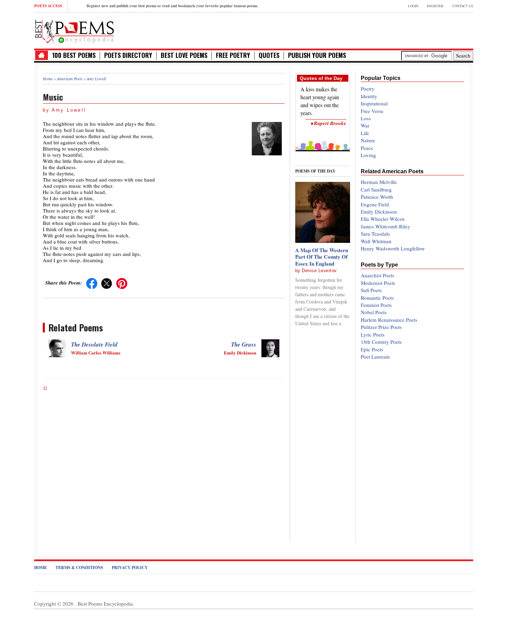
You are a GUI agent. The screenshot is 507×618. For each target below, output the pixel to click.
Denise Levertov (319, 270)
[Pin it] (121, 282)
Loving (368, 155)
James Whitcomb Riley (385, 226)
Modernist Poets (378, 282)
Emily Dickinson (379, 211)
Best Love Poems (184, 55)
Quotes (269, 55)
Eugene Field (375, 204)
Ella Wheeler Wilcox (383, 218)
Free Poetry (233, 55)
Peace (367, 147)
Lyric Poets (373, 334)
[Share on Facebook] (91, 282)
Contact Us (462, 5)
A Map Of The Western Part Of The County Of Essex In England (321, 256)
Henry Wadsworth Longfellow (393, 248)
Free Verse (372, 110)
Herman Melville (379, 181)
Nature (368, 140)
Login (413, 5)
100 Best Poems (74, 55)
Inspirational (374, 103)
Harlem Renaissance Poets (389, 319)
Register (435, 5)
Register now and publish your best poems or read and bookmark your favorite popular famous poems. (172, 6)
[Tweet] (106, 282)
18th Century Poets (381, 341)
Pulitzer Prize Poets (381, 326)
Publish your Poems (317, 55)
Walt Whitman (376, 241)
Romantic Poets (377, 297)
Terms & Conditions (79, 567)
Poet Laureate (375, 356)
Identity (369, 96)
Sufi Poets (371, 290)
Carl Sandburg (376, 189)
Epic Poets (372, 349)
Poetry (368, 88)
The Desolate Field (94, 344)
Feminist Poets (376, 304)
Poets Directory (128, 55)
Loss (366, 118)
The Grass (243, 344)
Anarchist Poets (377, 275)
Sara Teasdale (375, 233)
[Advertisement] (392, 29)
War (365, 125)
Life (365, 133)
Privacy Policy (130, 567)
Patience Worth (377, 196)
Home (40, 567)
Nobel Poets (374, 312)
